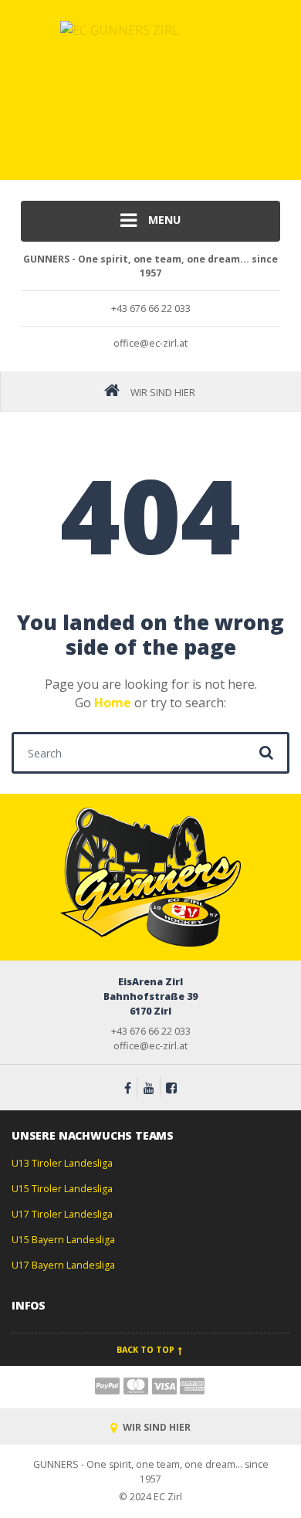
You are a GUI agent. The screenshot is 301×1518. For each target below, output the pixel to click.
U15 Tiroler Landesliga (62, 1188)
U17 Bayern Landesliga (63, 1265)
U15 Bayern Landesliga (63, 1239)
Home (112, 702)
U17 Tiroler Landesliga (62, 1214)
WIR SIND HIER (155, 1427)
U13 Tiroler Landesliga (62, 1163)
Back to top (147, 1349)
